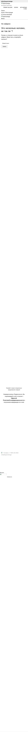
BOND (8, 469)
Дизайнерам (4, 425)
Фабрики (3, 428)
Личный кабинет (5, 419)
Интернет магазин (6, 410)
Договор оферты (6, 449)
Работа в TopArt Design (7, 434)
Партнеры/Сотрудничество (9, 431)
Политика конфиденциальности (10, 446)
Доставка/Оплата (6, 413)
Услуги (3, 443)
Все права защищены (12, 459)
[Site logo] (5, 3)
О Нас (3, 441)
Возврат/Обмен (5, 416)
